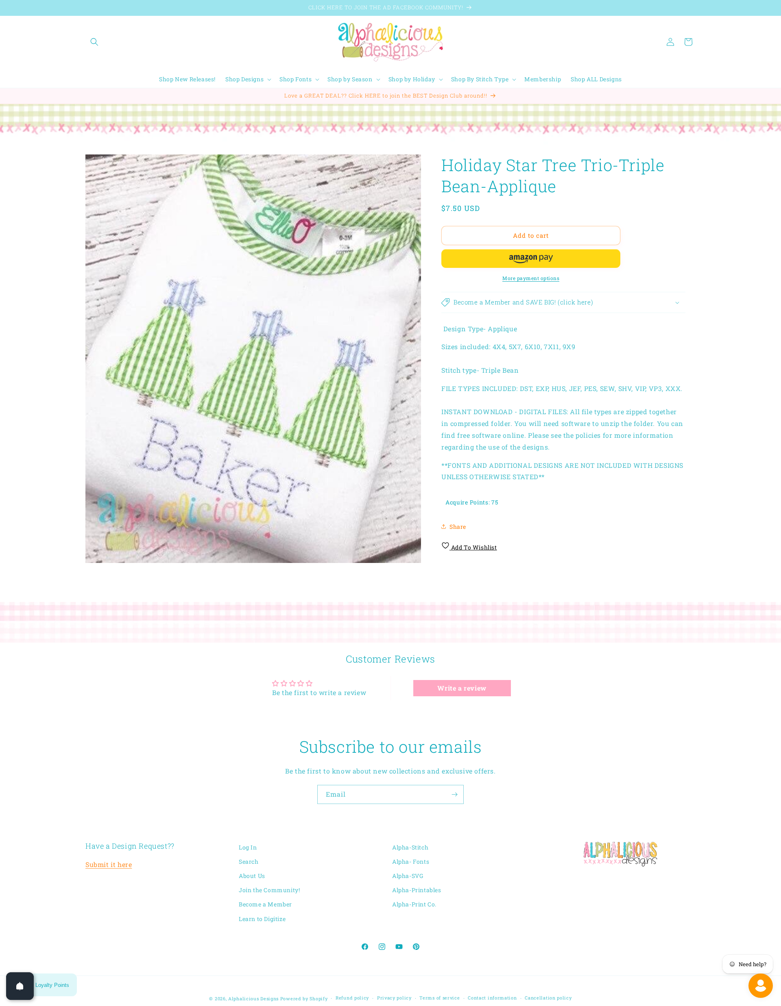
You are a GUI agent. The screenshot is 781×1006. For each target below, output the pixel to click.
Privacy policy (394, 998)
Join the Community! (269, 890)
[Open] (20, 986)
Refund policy (352, 998)
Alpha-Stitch (410, 847)
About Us (252, 876)
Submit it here (108, 864)
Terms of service (439, 998)
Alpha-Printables (416, 890)
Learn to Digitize (262, 919)
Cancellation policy (548, 998)
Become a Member (265, 904)
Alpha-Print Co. (414, 904)
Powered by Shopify (304, 998)
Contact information (492, 998)
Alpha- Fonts (410, 861)
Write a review (461, 688)
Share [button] (457, 526)
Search (249, 861)
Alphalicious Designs (253, 998)
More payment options (530, 278)
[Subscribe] (454, 794)
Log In (248, 847)
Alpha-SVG (407, 876)
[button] (94, 42)
